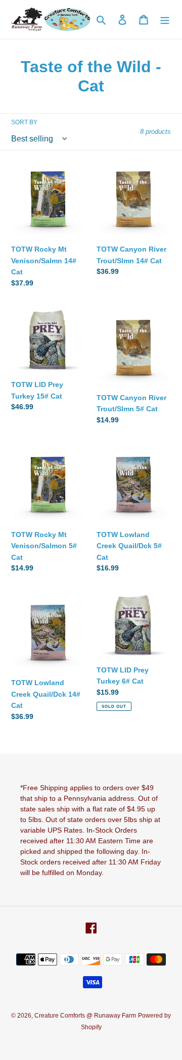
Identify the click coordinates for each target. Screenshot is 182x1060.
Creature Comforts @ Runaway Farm (85, 1015)
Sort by (24, 122)
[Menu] (164, 19)
